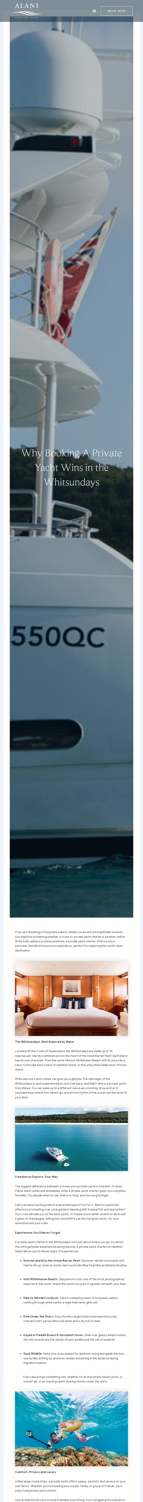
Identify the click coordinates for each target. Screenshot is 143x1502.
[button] (94, 11)
